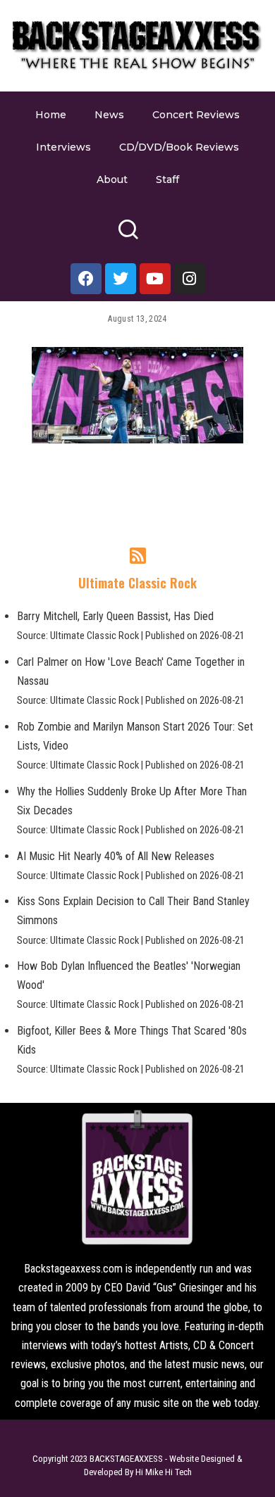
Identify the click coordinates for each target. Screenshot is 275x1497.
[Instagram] (189, 278)
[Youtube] (155, 278)
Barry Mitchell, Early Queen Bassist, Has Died (115, 616)
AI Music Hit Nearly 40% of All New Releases (115, 856)
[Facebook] (86, 278)
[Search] (128, 235)
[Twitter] (120, 278)
